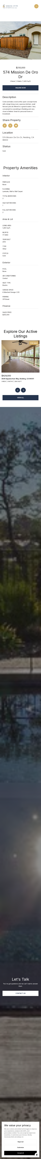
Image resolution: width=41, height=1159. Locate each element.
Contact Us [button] (21, 993)
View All (20, 397)
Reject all (20, 1142)
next (23, 390)
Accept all (20, 1153)
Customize (20, 1147)
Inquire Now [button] (20, 88)
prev (17, 390)
